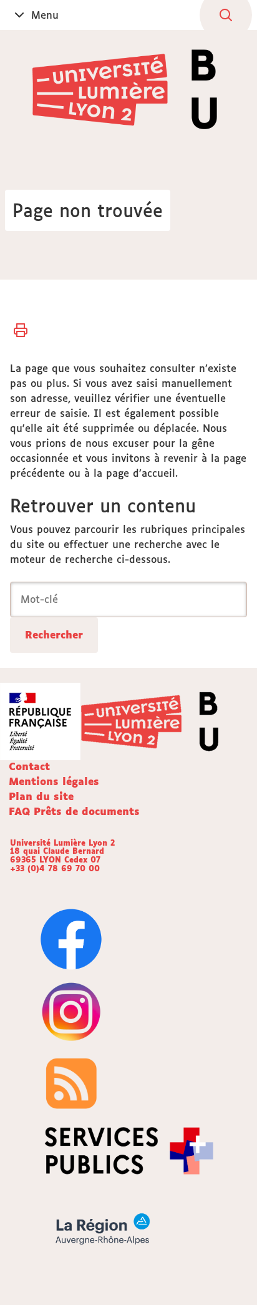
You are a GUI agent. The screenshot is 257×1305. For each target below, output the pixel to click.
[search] (128, 599)
